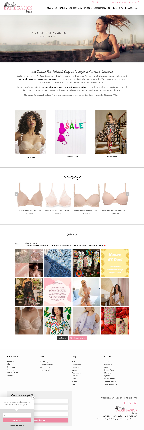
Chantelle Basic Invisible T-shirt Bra (115, 210)
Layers (74, 370)
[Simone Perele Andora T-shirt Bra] (86, 194)
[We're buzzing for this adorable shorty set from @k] (58, 263)
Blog (9, 364)
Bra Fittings (44, 361)
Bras (74, 361)
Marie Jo (107, 373)
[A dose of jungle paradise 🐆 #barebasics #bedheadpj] (58, 321)
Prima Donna (109, 378)
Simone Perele (110, 381)
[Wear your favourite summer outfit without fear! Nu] (86, 292)
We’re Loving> (112, 157)
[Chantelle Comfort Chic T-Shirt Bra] (29, 194)
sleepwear (38, 79)
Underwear (76, 364)
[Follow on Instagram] (97, 2)
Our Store (11, 367)
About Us (10, 361)
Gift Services (45, 367)
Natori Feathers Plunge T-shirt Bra (58, 210)
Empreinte (108, 367)
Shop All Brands (110, 384)
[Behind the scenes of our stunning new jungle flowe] (86, 263)
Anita (106, 361)
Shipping (10, 370)
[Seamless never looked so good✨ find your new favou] (29, 321)
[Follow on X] (93, 2)
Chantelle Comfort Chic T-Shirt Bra (29, 210)
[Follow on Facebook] (89, 2)
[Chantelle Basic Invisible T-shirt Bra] (114, 194)
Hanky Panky (109, 370)
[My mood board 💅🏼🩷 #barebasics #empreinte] (29, 263)
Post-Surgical (45, 370)
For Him (75, 376)
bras (20, 79)
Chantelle (108, 364)
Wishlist (124, 2)
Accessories (76, 373)
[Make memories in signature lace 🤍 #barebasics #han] (115, 292)
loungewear (53, 79)
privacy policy (19, 425)
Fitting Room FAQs (47, 364)
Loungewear (77, 367)
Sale (73, 384)
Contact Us (132, 2)
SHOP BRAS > (32, 157)
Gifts (74, 378)
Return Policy (12, 373)
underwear (28, 79)
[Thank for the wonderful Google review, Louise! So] (58, 292)
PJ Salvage (108, 376)
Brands (75, 381)
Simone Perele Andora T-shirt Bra (86, 210)
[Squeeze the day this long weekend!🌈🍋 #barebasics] (115, 263)
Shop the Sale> (72, 157)
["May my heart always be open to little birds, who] (29, 292)
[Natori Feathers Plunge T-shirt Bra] (57, 194)
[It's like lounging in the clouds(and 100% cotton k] (86, 321)
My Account (116, 2)
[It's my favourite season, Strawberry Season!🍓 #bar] (115, 321)
